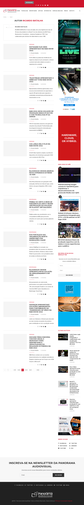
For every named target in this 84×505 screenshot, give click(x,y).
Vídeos (66, 10)
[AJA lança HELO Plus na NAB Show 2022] (15, 148)
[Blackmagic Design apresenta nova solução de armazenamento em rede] (15, 274)
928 (38, 370)
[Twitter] (38, 5)
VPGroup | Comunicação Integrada (63, 501)
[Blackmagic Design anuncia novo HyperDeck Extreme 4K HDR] (15, 175)
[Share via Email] (45, 67)
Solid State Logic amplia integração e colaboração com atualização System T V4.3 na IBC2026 (75, 339)
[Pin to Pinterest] (43, 67)
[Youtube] (45, 5)
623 (30, 370)
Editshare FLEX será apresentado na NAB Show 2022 (41, 49)
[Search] (80, 11)
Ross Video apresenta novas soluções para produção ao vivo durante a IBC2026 (75, 371)
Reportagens (33, 10)
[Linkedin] (42, 5)
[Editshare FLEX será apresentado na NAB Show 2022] (15, 51)
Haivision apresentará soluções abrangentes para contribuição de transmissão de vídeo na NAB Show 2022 (40, 308)
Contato (71, 10)
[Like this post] (38, 67)
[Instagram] (40, 5)
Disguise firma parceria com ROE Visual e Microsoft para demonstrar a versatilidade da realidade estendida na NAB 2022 (40, 342)
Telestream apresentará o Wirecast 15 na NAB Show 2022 (41, 80)
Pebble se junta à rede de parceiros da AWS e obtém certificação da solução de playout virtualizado (41, 204)
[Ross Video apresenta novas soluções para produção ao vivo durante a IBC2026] (63, 369)
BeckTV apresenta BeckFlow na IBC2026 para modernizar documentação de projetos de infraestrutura (74, 387)
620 (19, 370)
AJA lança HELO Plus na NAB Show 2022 (39, 145)
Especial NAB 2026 (58, 10)
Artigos (40, 10)
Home (18, 10)
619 (15, 370)
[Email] (47, 5)
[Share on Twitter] (41, 67)
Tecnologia (24, 10)
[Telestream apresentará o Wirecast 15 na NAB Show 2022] (15, 82)
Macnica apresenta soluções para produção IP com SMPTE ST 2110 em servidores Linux (75, 404)
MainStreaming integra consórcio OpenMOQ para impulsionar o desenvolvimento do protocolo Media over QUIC (68, 189)
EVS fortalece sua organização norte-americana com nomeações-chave (38, 237)
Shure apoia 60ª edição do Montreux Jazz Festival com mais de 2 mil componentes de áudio (75, 355)
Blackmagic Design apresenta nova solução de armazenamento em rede (40, 272)
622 (26, 370)
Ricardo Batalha (21, 27)
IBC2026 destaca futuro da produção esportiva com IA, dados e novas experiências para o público (69, 243)
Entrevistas (47, 10)
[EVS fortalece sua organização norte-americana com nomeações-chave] (15, 239)
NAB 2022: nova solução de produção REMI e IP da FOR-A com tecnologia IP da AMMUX (41, 114)
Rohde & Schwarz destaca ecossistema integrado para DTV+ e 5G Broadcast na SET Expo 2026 (69, 216)
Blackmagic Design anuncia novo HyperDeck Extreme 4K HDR (41, 173)
